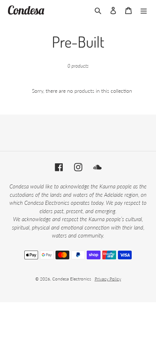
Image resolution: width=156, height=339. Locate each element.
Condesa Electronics (71, 279)
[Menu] (143, 10)
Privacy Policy (108, 279)
